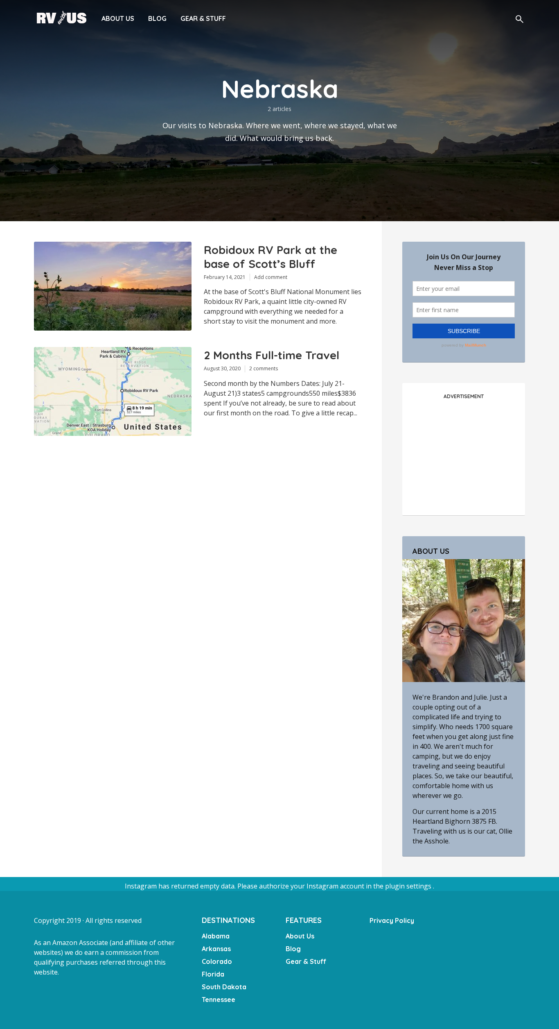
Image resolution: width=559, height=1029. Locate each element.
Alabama (216, 936)
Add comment (270, 277)
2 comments (263, 368)
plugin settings (409, 886)
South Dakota (224, 987)
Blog (157, 18)
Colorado (217, 961)
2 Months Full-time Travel (271, 355)
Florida (213, 974)
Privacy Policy (392, 920)
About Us (117, 18)
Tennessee (218, 999)
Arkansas (216, 949)
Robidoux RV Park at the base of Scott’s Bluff (270, 257)
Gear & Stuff (203, 18)
